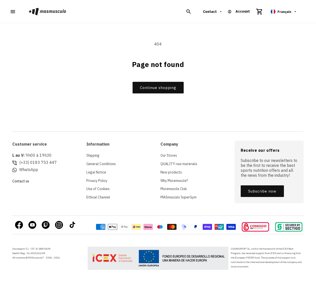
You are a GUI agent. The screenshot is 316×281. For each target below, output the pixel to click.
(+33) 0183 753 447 (38, 162)
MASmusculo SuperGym (178, 197)
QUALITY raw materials (178, 164)
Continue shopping (158, 87)
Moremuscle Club (173, 189)
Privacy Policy (96, 180)
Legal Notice (96, 172)
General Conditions (101, 164)
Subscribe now (262, 191)
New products (171, 172)
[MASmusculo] (47, 11)
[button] (188, 11)
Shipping (92, 155)
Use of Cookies (98, 189)
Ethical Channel (98, 197)
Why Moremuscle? (174, 180)
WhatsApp (28, 169)
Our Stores (168, 155)
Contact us (20, 181)
